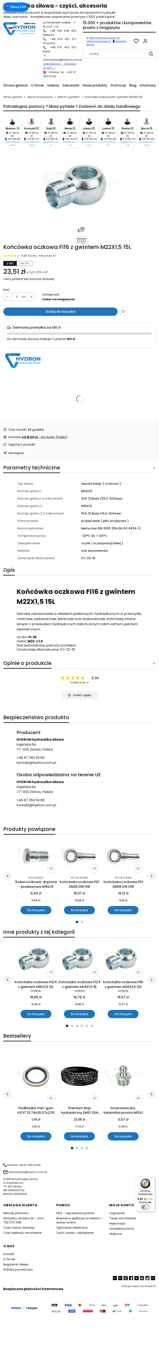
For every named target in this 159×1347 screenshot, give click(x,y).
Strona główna (12, 97)
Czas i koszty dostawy (19, 1228)
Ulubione (115, 1234)
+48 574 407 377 (63, 39)
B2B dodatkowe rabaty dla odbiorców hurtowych (103, 39)
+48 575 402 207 (63, 47)
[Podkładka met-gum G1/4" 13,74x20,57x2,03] (36, 1076)
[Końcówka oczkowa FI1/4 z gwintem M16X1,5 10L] (36, 960)
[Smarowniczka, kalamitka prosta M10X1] (123, 1076)
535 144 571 (71, 139)
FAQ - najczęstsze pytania (75, 1213)
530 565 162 (90, 139)
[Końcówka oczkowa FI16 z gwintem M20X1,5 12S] (123, 960)
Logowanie (117, 1213)
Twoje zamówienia (122, 1218)
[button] (153, 41)
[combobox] (114, 53)
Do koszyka (36, 910)
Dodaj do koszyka (60, 311)
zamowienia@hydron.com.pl (62, 60)
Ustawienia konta (121, 1229)
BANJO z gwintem (69, 97)
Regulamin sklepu (16, 1264)
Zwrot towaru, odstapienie (75, 1233)
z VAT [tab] (10, 263)
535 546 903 (14, 139)
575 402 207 (52, 139)
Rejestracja (117, 1223)
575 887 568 (110, 139)
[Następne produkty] (151, 876)
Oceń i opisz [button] (82, 695)
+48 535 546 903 (63, 31)
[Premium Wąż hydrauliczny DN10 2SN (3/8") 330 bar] (80, 1076)
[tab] (77, 922)
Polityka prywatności (18, 1270)
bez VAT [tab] (25, 263)
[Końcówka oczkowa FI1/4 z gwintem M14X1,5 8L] (80, 960)
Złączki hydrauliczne (40, 97)
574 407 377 (33, 139)
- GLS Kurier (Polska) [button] (44, 437)
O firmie (9, 1259)
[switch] (145, 1207)
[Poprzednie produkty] (7, 876)
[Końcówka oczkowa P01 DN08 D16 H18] (123, 856)
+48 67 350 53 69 (30, 757)
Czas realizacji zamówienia (22, 1233)
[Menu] (152, 1178)
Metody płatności (16, 1213)
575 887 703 (129, 139)
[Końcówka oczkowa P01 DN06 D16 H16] (80, 856)
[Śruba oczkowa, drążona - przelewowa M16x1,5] (36, 856)
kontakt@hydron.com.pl (36, 762)
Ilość (6, 290)
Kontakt (8, 1254)
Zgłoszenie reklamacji (71, 1228)
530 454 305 (148, 139)
